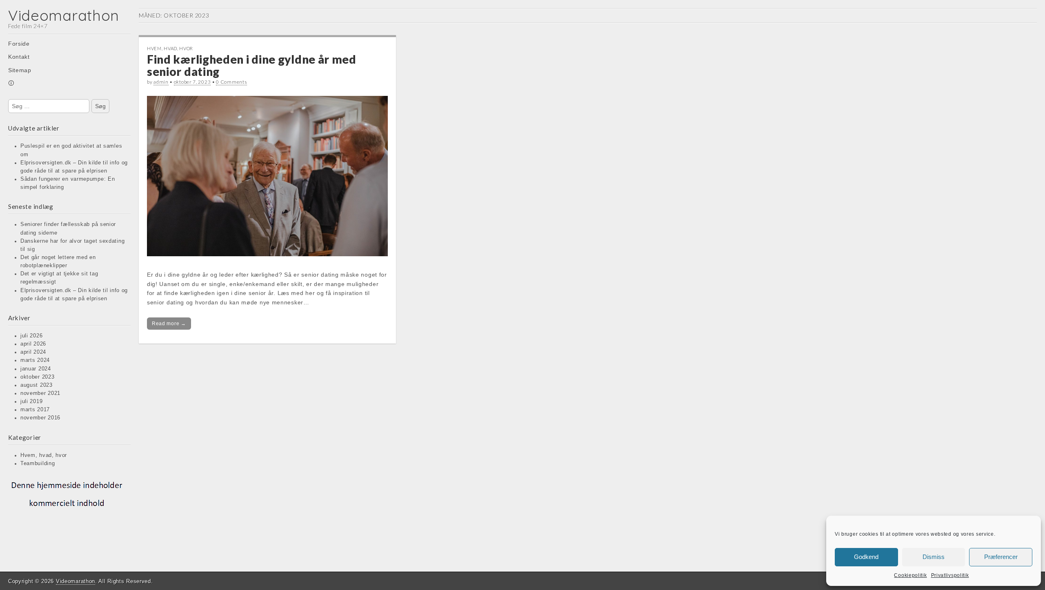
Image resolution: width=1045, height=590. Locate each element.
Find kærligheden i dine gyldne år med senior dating (251, 65)
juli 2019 (31, 401)
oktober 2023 (37, 377)
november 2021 (40, 393)
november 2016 (40, 418)
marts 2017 (35, 410)
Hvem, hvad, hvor (43, 455)
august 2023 (36, 385)
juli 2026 (31, 336)
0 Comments (231, 82)
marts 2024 (35, 360)
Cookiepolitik (910, 575)
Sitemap (19, 70)
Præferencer (1001, 556)
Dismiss (934, 556)
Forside (19, 43)
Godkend (866, 556)
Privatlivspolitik (950, 575)
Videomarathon (63, 15)
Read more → (169, 323)
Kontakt (19, 56)
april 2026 (33, 344)
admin (161, 82)
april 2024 (33, 352)
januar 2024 (35, 369)
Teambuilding (37, 463)
